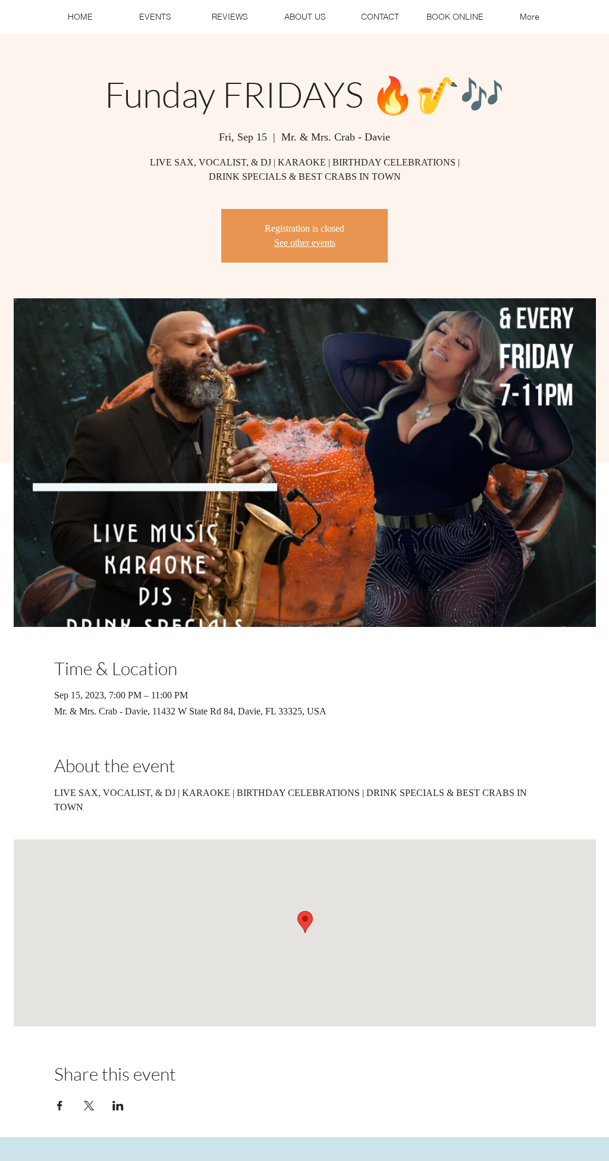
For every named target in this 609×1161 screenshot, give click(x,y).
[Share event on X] (89, 1105)
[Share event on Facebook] (59, 1105)
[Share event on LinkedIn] (118, 1105)
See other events (304, 243)
